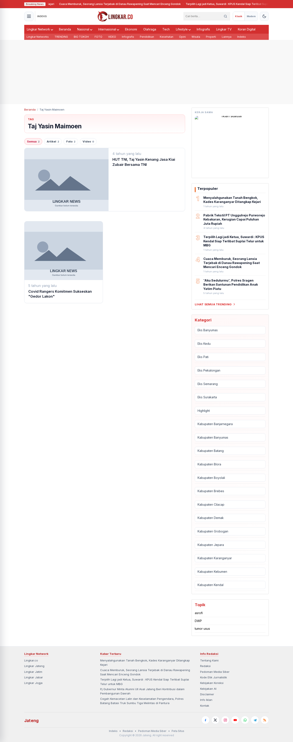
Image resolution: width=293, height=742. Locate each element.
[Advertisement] (146, 72)
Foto (70, 141)
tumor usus (202, 628)
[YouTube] (235, 720)
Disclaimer (207, 694)
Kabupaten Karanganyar (215, 558)
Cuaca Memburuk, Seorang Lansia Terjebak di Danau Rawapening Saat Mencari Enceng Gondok (106, 4)
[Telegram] (255, 720)
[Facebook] (205, 720)
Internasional (107, 29)
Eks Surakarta (207, 397)
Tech (166, 29)
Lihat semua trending (213, 304)
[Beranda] (115, 16)
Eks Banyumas (208, 330)
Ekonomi (131, 29)
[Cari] (225, 16)
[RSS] (265, 720)
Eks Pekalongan (209, 370)
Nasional (83, 29)
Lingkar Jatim (33, 671)
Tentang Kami (209, 660)
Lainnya (226, 36)
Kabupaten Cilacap (211, 504)
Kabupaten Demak (211, 518)
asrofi (199, 613)
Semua (33, 141)
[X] (215, 720)
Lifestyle (182, 29)
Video (88, 141)
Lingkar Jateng (34, 666)
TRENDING (61, 36)
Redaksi (205, 666)
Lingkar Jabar (33, 677)
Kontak (204, 705)
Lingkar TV (224, 29)
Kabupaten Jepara (211, 545)
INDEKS (42, 16)
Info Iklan (206, 700)
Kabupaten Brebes (211, 491)
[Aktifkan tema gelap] (264, 16)
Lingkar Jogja (33, 683)
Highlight (204, 410)
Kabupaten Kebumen (212, 571)
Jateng (31, 720)
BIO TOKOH (81, 36)
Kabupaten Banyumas (213, 437)
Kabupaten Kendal (211, 585)
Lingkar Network (38, 29)
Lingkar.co (31, 660)
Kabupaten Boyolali (211, 478)
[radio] (238, 16)
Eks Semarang (208, 384)
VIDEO (112, 36)
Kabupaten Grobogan (213, 531)
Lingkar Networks (38, 36)
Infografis (203, 29)
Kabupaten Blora (209, 464)
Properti (211, 36)
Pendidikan (147, 36)
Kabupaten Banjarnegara (215, 424)
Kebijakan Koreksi (212, 683)
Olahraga (149, 29)
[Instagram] (225, 720)
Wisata (196, 36)
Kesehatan (166, 36)
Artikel (53, 141)
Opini (182, 36)
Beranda (65, 29)
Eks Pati (203, 357)
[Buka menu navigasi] (29, 16)
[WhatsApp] (245, 720)
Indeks (241, 36)
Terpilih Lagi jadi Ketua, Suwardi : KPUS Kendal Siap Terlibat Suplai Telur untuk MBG (225, 4)
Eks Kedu (204, 343)
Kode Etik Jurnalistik (213, 677)
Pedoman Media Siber (215, 671)
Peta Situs (178, 731)
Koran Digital (246, 29)
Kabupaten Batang (211, 451)
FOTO (98, 36)
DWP (198, 621)
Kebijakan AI (208, 688)
